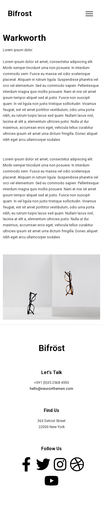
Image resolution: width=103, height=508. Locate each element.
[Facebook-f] (26, 464)
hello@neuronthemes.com (51, 388)
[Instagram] (60, 464)
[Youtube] (51, 481)
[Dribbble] (77, 464)
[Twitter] (43, 464)
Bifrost (20, 14)
